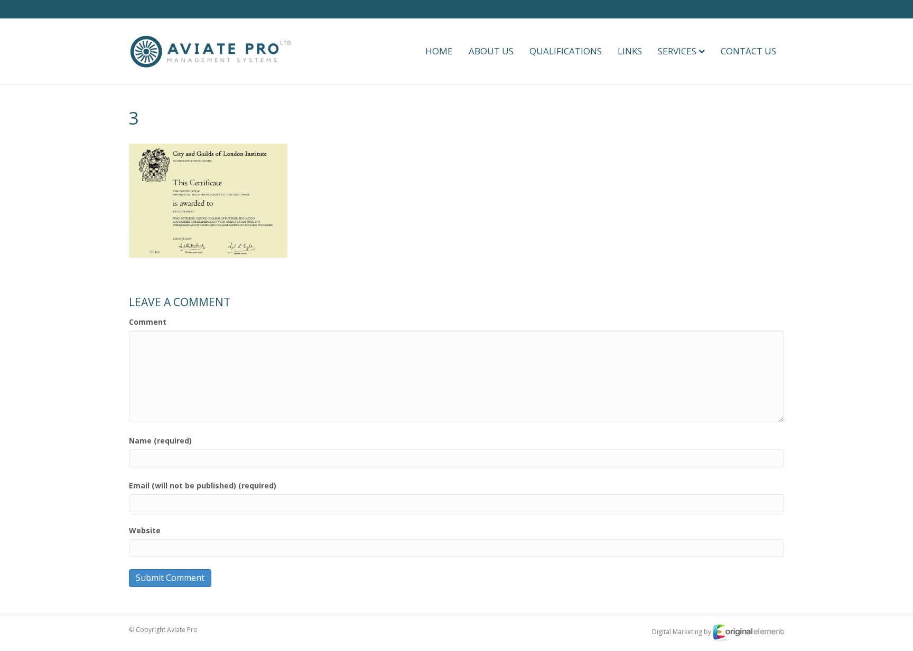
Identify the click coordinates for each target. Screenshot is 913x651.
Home (439, 51)
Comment (147, 322)
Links (630, 51)
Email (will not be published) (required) (202, 485)
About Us (491, 51)
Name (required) (160, 441)
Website (145, 530)
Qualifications (565, 51)
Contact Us (748, 51)
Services (677, 51)
